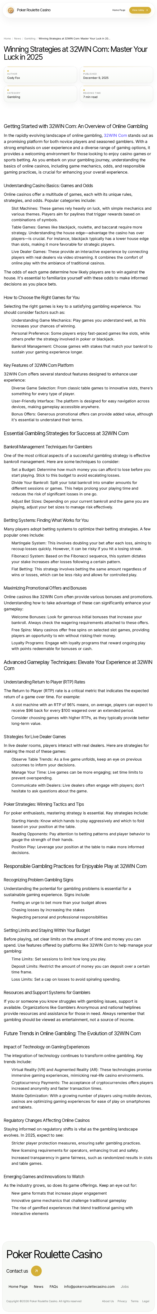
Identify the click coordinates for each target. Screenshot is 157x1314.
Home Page (18, 1287)
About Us (108, 1301)
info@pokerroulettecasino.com (89, 1287)
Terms (134, 1301)
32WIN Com (115, 135)
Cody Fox (13, 78)
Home (7, 38)
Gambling (29, 38)
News (17, 38)
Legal (145, 1301)
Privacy (122, 1301)
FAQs (54, 1287)
